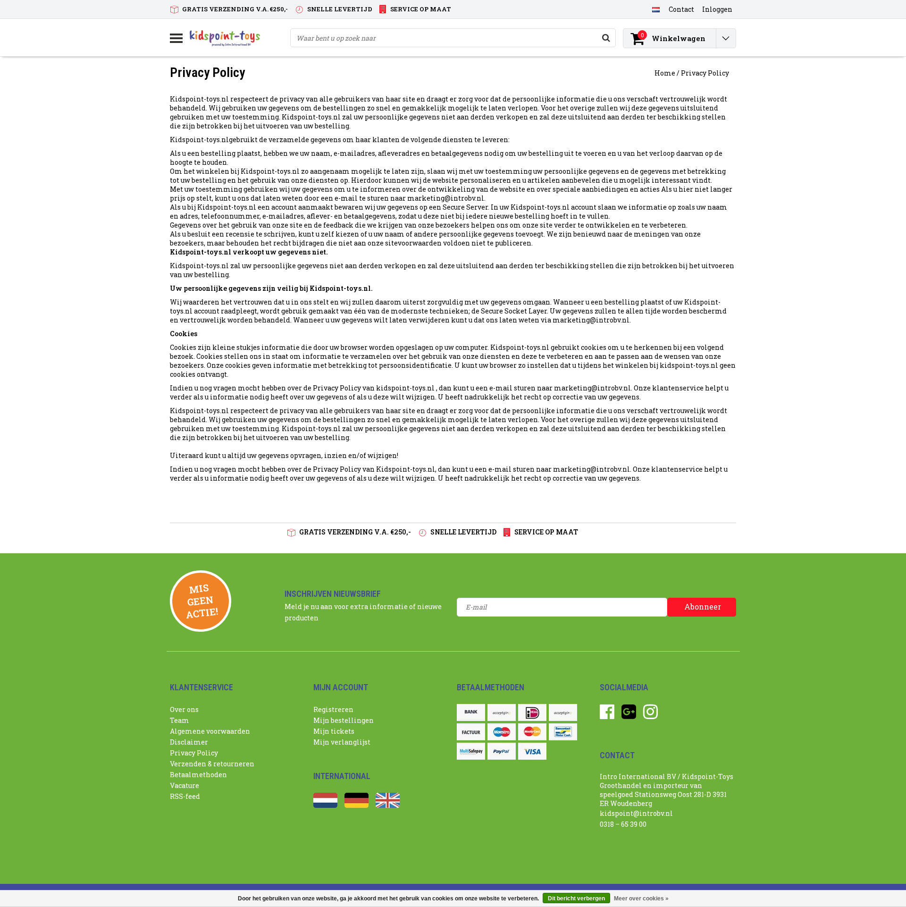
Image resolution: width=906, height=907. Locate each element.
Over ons (184, 709)
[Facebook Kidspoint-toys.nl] (607, 715)
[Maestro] (501, 731)
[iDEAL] (532, 712)
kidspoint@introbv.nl (636, 813)
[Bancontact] (563, 731)
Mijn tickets (333, 731)
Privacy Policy (705, 72)
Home (664, 72)
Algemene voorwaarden (210, 731)
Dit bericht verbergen (576, 898)
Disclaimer (189, 741)
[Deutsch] (356, 805)
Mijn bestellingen (343, 720)
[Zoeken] (605, 37)
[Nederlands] (655, 9)
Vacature (184, 785)
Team (179, 720)
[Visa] (532, 751)
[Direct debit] (501, 712)
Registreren (333, 709)
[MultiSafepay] (471, 751)
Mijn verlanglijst (341, 741)
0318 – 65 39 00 (623, 824)
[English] (388, 805)
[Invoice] (471, 731)
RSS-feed (185, 796)
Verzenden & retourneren (212, 763)
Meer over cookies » (641, 898)
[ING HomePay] (563, 712)
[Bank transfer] (471, 712)
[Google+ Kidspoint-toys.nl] (628, 715)
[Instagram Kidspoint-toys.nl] (650, 715)
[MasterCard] (532, 731)
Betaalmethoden (198, 774)
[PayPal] (501, 751)
